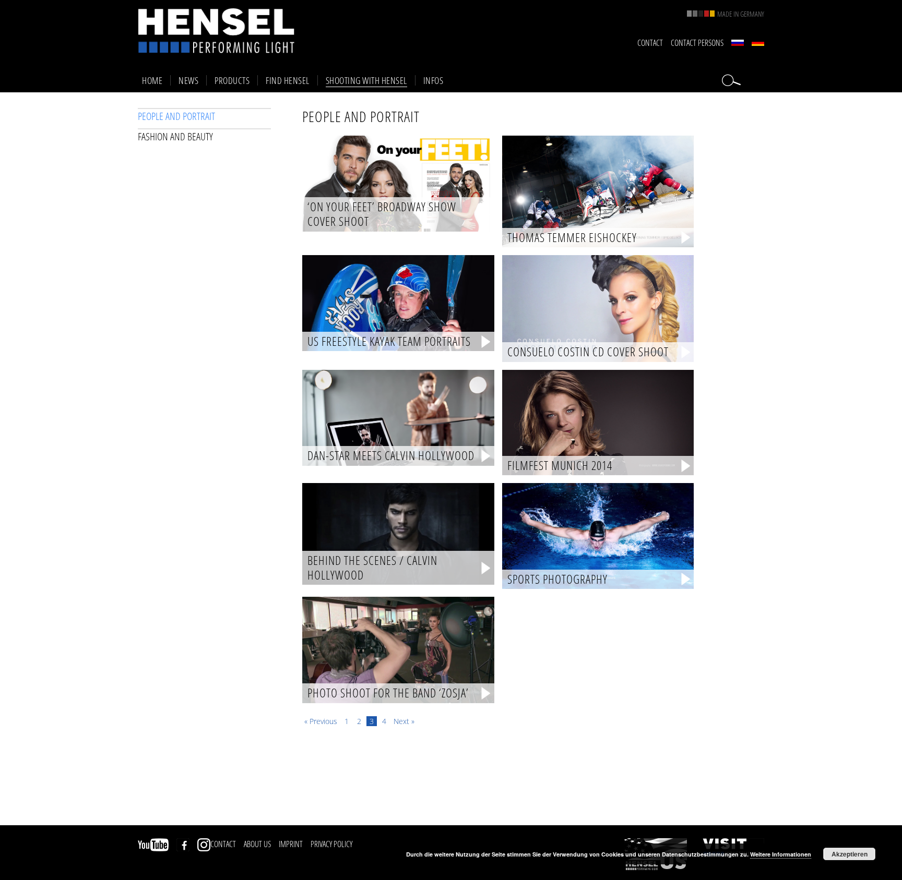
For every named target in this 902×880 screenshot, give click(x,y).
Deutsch (758, 43)
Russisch (737, 43)
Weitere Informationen (780, 854)
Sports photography (557, 579)
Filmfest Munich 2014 (559, 466)
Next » (404, 721)
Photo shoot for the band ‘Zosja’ (388, 693)
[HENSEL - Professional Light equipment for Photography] (216, 30)
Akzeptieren (850, 854)
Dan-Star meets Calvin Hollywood (390, 456)
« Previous (320, 721)
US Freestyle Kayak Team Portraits (389, 341)
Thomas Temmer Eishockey (572, 238)
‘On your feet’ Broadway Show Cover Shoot (381, 214)
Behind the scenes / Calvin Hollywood (372, 567)
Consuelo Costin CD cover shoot (588, 352)
